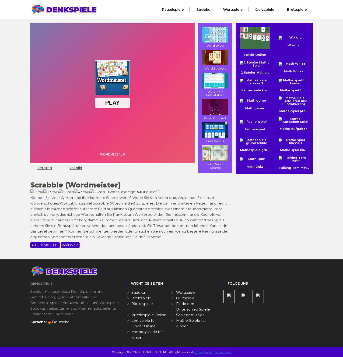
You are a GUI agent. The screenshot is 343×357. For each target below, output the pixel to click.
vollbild (76, 168)
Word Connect (215, 118)
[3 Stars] (66, 192)
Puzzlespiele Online (148, 315)
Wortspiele (233, 9)
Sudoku (203, 9)
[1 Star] (36, 192)
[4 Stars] (82, 192)
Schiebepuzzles (190, 315)
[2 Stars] (51, 192)
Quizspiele (264, 9)
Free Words (215, 141)
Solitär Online (255, 55)
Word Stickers (215, 68)
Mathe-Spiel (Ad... (293, 111)
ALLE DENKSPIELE (45, 245)
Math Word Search (215, 166)
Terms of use (223, 352)
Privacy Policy (204, 352)
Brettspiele (297, 9)
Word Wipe (215, 45)
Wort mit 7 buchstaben (215, 93)
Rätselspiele (173, 9)
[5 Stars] (97, 192)
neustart (44, 168)
